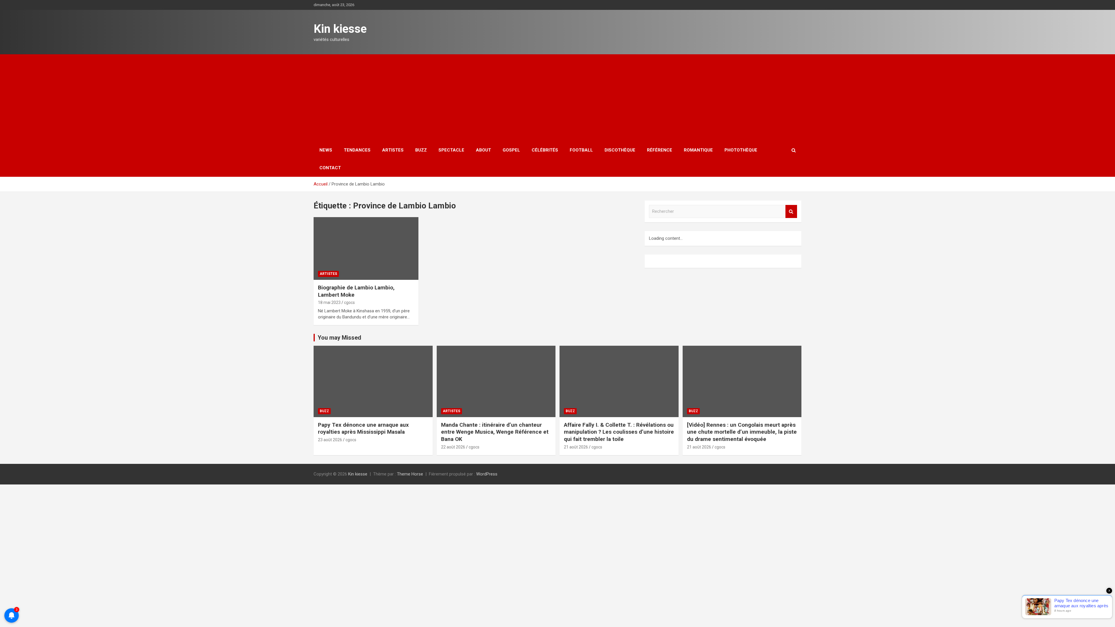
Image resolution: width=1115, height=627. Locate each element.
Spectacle (451, 150)
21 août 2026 (576, 447)
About (483, 150)
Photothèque (740, 150)
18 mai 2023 (329, 302)
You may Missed (339, 337)
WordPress (486, 474)
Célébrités (545, 150)
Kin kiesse (340, 29)
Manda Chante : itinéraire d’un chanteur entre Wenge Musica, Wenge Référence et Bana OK (494, 431)
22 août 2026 (453, 447)
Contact (330, 167)
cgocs (349, 302)
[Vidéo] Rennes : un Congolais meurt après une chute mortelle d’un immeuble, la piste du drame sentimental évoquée (742, 431)
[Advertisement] (557, 97)
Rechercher (791, 211)
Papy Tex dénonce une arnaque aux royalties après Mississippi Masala (363, 428)
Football (581, 150)
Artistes (393, 150)
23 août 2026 (330, 439)
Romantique (698, 150)
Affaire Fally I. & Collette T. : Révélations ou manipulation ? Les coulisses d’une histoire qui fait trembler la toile (619, 431)
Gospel (511, 150)
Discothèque (620, 150)
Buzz (421, 150)
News (325, 150)
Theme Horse (410, 474)
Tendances (357, 150)
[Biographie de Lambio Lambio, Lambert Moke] (366, 248)
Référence (659, 150)
